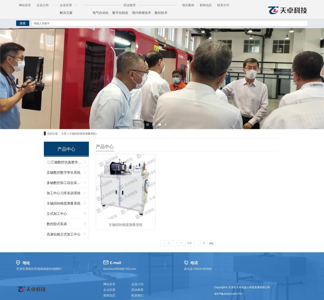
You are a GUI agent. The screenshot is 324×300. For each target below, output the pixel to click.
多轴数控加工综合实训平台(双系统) (64, 182)
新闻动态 (206, 5)
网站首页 (25, 5)
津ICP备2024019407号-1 (229, 294)
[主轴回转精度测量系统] (125, 186)
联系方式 (223, 5)
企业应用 (109, 289)
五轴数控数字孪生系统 (63, 172)
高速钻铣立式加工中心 (63, 234)
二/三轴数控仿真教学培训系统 (64, 161)
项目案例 (188, 5)
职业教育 (137, 289)
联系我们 (137, 295)
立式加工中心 (57, 213)
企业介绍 (43, 5)
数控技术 (161, 13)
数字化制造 (120, 13)
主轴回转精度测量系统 (63, 203)
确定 (211, 243)
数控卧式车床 (57, 223)
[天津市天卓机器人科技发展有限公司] (287, 9)
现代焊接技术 (141, 13)
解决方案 (66, 13)
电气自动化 (101, 13)
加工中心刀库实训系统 (63, 192)
